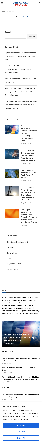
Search (8, 32)
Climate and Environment (17, 242)
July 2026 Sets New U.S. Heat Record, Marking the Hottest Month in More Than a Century (21, 91)
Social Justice (12, 269)
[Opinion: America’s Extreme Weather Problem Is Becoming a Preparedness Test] (12, 129)
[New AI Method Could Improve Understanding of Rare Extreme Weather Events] (12, 154)
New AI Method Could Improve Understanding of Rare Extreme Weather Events (18, 69)
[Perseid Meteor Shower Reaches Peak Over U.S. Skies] (12, 173)
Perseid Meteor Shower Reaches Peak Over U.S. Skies (28, 174)
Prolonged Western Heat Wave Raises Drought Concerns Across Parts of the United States (21, 104)
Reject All (21, 438)
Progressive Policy (14, 264)
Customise (21, 432)
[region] (21, 422)
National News (13, 253)
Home (4, 11)
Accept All (21, 425)
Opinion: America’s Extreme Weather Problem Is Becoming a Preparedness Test (20, 56)
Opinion (10, 258)
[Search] (39, 3)
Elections (10, 247)
